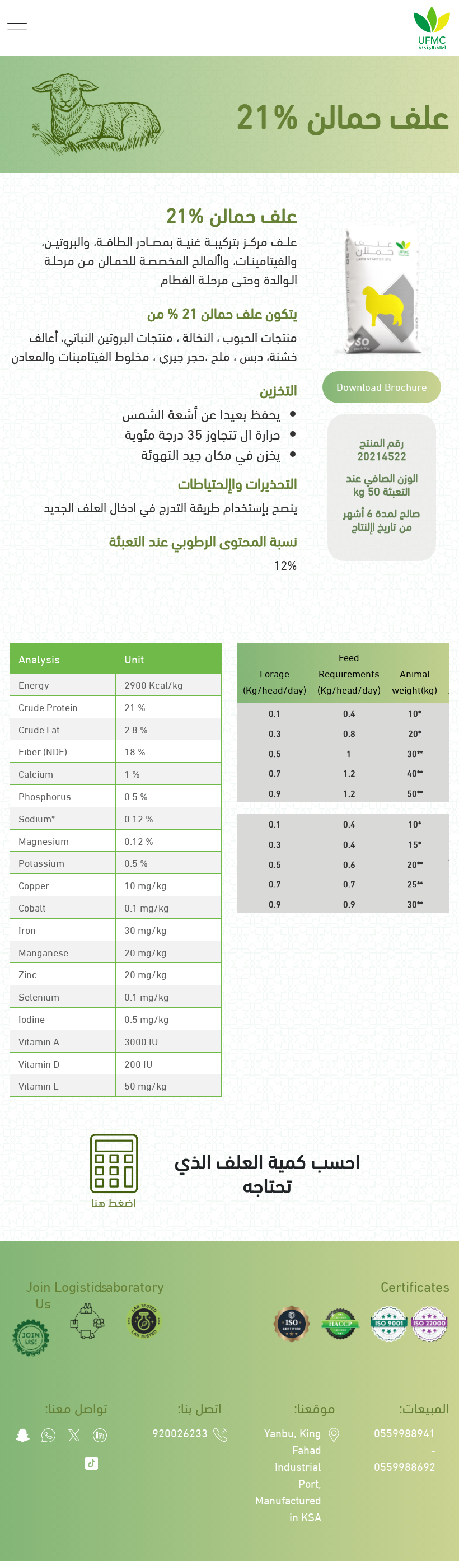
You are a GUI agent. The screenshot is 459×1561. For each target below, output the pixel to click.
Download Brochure (381, 386)
